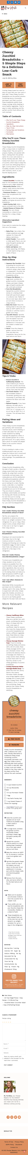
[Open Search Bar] (25, 8)
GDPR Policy (10, 1144)
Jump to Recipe (8, 85)
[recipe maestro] (9, 8)
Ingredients (9, 124)
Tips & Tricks (10, 128)
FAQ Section (10, 134)
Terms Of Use (8, 1142)
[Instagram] (11, 2)
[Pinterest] (15, 2)
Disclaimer (18, 1144)
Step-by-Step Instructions (14, 126)
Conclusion (9, 132)
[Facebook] (8, 2)
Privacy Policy (19, 1142)
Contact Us (14, 1147)
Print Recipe (20, 85)
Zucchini (11, 180)
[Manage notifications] (24, 1151)
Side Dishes (8, 995)
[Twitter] (19, 2)
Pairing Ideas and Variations (15, 130)
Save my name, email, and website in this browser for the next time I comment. (14, 1058)
